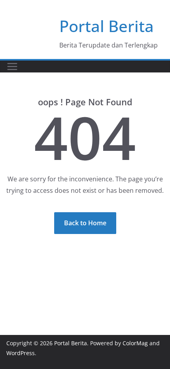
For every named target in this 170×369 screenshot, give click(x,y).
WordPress (20, 353)
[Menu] (12, 66)
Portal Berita (106, 26)
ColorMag (135, 343)
